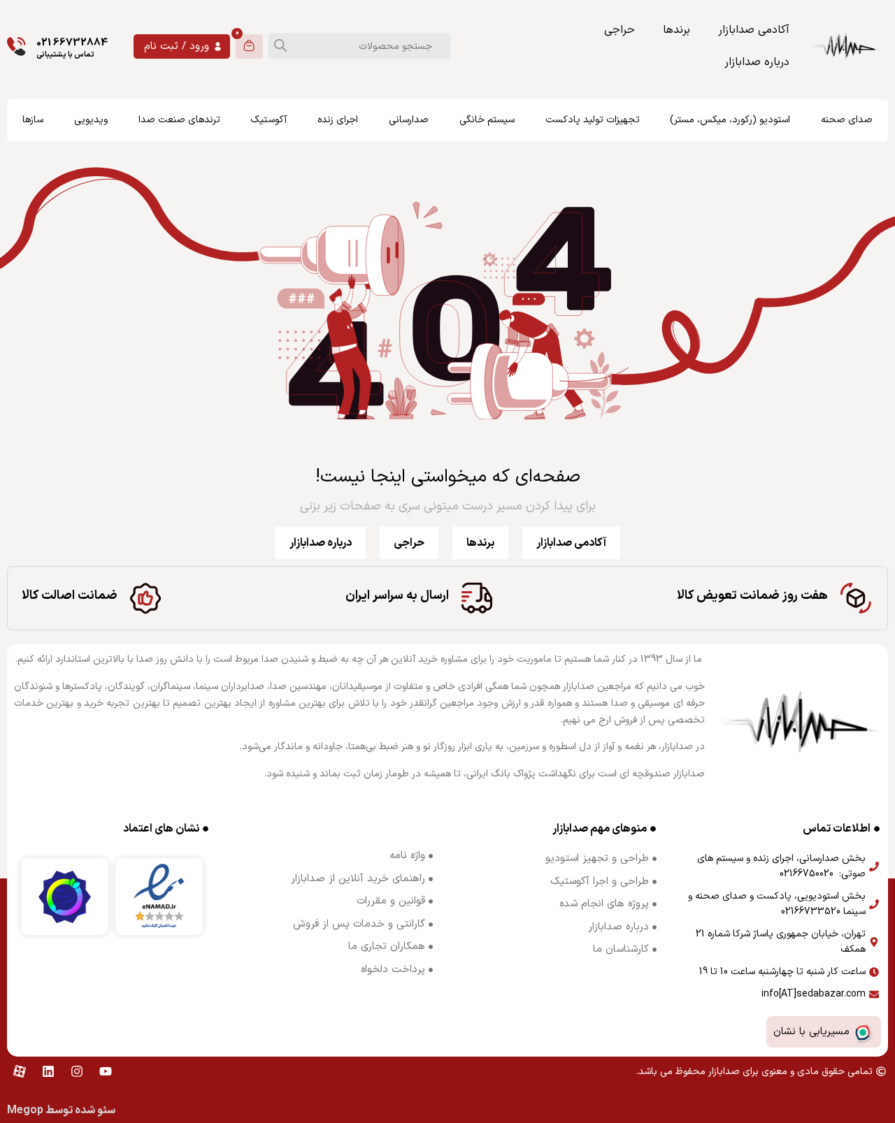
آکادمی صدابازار (753, 30)
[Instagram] (77, 1071)
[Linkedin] (48, 1071)
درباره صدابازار (756, 62)
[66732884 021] (16, 46)
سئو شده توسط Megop (61, 1110)
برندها (676, 30)
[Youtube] (105, 1071)
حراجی (619, 30)
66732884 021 (72, 43)
